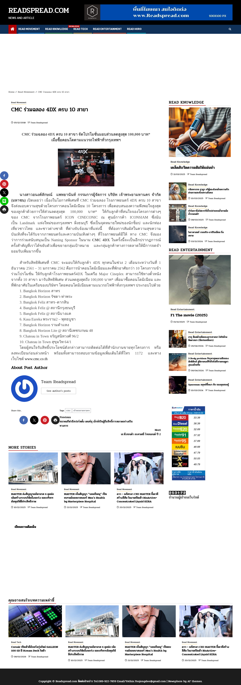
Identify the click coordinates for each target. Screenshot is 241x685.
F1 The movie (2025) (189, 315)
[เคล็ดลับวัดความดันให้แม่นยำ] (200, 132)
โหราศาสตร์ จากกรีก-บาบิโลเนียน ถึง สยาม (206, 233)
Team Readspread (39, 122)
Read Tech (80, 29)
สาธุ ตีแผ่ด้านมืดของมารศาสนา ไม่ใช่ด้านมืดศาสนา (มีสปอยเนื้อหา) (207, 338)
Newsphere (175, 681)
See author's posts (59, 391)
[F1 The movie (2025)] (200, 280)
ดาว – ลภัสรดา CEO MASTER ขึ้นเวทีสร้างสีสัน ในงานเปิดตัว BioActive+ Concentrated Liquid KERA (137, 498)
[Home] (12, 29)
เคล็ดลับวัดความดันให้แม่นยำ (193, 168)
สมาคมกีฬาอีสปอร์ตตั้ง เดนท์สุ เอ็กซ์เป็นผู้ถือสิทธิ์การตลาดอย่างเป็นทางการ (96, 421)
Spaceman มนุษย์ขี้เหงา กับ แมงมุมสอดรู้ (208, 384)
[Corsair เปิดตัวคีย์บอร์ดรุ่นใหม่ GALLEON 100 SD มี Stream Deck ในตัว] (35, 621)
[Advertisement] (120, 60)
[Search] (230, 29)
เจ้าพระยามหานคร (81, 410)
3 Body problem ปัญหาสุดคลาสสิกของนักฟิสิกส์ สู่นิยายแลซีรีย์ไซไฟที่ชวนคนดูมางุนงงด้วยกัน (208, 362)
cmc (68, 410)
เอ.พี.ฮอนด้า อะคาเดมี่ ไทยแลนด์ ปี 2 (141, 432)
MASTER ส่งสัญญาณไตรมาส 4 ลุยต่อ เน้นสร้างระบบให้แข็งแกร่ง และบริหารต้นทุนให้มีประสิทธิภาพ (32, 498)
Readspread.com (38, 10)
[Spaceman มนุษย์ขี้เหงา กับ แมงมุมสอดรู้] (177, 385)
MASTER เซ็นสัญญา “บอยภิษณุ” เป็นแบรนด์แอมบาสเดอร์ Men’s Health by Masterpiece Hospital (85, 498)
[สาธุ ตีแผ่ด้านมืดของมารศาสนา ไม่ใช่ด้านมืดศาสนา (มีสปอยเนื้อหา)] (177, 339)
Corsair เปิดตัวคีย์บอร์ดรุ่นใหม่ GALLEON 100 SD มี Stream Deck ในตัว (34, 649)
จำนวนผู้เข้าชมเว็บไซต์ (184, 497)
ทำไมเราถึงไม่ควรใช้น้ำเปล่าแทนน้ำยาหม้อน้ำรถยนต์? (208, 212)
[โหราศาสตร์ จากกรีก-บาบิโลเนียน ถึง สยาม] (177, 234)
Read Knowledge (56, 29)
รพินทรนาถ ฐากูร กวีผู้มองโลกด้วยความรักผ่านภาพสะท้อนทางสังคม (208, 191)
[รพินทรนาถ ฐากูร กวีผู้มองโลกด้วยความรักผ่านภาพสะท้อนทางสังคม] (177, 191)
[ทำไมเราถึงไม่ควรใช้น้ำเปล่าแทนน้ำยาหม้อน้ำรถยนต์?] (177, 213)
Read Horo (134, 29)
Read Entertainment (107, 29)
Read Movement (29, 29)
